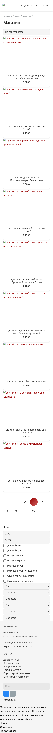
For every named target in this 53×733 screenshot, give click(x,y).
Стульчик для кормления (20, 581)
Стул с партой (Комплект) (20, 576)
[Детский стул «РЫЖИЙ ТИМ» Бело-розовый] (26, 207)
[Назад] (7, 502)
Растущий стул (15, 566)
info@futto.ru (9, 700)
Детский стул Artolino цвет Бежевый (26, 381)
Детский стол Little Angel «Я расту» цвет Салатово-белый (26, 77)
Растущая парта (15, 555)
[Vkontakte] (6, 694)
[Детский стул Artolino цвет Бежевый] (26, 360)
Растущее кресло (16, 560)
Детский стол (14, 545)
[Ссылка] (9, 6)
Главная (6, 16)
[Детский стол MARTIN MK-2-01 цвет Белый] (26, 105)
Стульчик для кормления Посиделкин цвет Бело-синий (26, 179)
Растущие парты (12, 666)
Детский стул (14, 550)
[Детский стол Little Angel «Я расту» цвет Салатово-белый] (26, 54)
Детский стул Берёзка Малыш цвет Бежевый (26, 482)
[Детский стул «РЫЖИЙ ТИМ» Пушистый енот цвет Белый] (26, 258)
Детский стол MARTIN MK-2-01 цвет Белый (27, 128)
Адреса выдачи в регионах (17, 646)
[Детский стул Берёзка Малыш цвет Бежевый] (26, 459)
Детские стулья (11, 663)
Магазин (16, 16)
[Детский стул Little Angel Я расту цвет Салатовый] (26, 408)
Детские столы (11, 660)
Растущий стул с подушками (22, 571)
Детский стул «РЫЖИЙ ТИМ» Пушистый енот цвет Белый (26, 281)
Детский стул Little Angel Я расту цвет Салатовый (26, 431)
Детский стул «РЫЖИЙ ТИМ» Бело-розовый (26, 230)
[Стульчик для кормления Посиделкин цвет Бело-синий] (26, 156)
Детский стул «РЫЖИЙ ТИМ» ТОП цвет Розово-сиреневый (26, 332)
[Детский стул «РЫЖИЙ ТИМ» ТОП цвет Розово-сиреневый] (26, 309)
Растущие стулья (12, 670)
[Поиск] (47, 686)
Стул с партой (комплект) (16, 673)
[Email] (13, 694)
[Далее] (43, 511)
